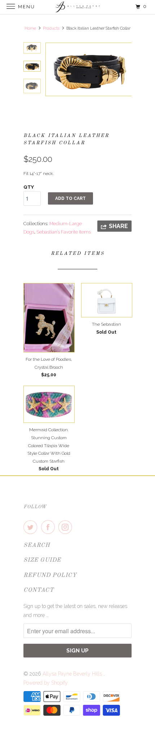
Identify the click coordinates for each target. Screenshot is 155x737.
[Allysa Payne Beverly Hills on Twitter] (31, 527)
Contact (38, 590)
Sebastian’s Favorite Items (63, 232)
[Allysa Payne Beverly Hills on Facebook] (49, 527)
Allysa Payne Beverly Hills (73, 674)
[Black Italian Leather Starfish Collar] (88, 69)
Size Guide (42, 560)
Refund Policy (50, 575)
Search (36, 545)
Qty (28, 187)
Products (51, 28)
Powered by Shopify (45, 683)
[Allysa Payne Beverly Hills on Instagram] (66, 527)
